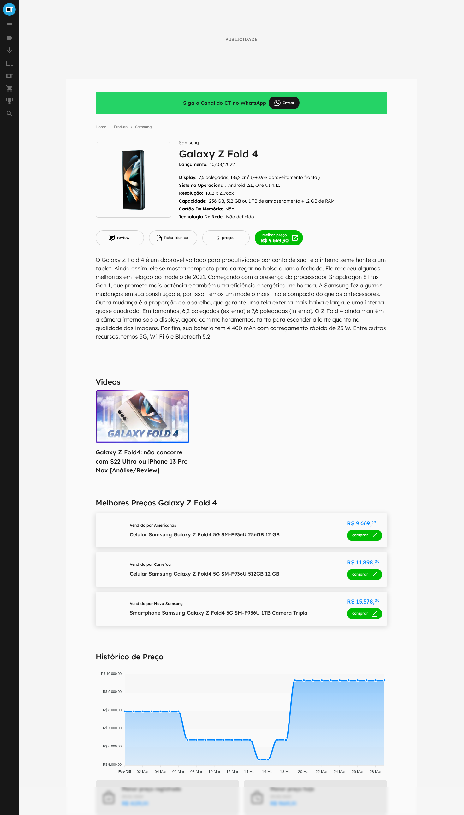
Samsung (143, 126)
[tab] (120, 237)
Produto (121, 126)
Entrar (288, 102)
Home (101, 126)
